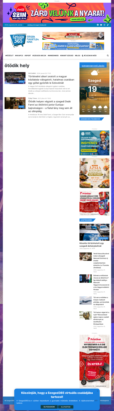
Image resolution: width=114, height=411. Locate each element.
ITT (96, 401)
